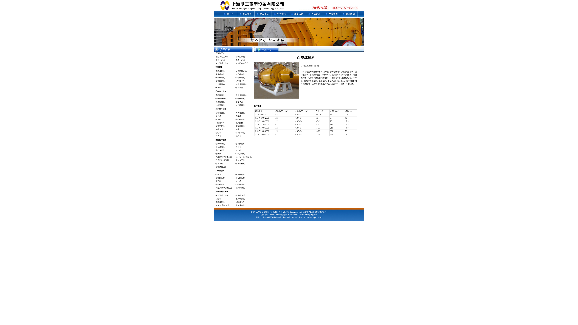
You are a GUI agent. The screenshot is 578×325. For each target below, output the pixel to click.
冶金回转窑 (240, 178)
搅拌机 (238, 136)
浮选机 (218, 136)
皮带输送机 (240, 105)
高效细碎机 (220, 81)
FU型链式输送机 (222, 160)
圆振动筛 (239, 102)
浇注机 (218, 199)
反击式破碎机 (241, 71)
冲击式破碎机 (241, 84)
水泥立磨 (219, 163)
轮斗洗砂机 (220, 105)
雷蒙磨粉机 (240, 126)
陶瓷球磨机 (240, 113)
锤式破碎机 (240, 74)
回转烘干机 (240, 133)
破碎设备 (239, 88)
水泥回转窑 (240, 144)
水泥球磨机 (220, 147)
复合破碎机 (220, 78)
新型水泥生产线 (222, 57)
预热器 (218, 154)
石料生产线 (240, 57)
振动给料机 (220, 102)
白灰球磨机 (240, 205)
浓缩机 (218, 133)
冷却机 (238, 150)
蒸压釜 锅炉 (240, 195)
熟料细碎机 (220, 144)
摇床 (237, 129)
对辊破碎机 (240, 78)
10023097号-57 (320, 212)
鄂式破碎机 (220, 71)
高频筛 (238, 116)
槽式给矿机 (220, 126)
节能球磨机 (220, 113)
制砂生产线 (220, 60)
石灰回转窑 (240, 174)
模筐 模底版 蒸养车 (223, 205)
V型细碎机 (240, 81)
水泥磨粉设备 (221, 167)
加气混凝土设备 (222, 63)
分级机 (218, 119)
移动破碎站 (220, 84)
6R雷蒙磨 (219, 129)
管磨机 (238, 147)
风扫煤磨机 (220, 150)
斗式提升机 (240, 154)
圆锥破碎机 (220, 74)
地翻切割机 (240, 199)
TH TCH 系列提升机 (244, 157)
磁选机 (218, 116)
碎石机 (218, 88)
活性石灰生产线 (242, 63)
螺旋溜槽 (239, 123)
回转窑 (218, 174)
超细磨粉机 (240, 163)
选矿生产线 (240, 60)
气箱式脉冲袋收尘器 (224, 157)
